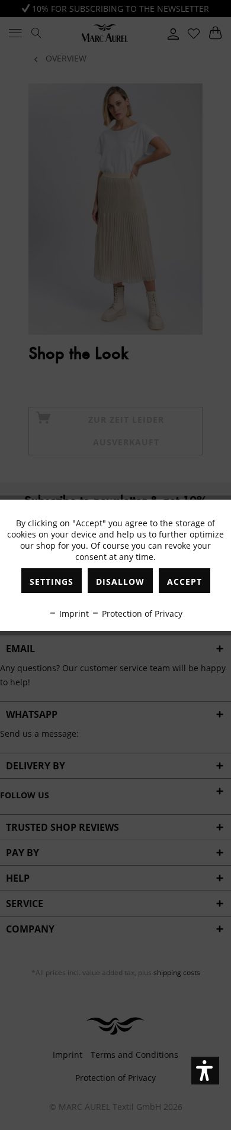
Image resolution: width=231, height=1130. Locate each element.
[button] (205, 1070)
